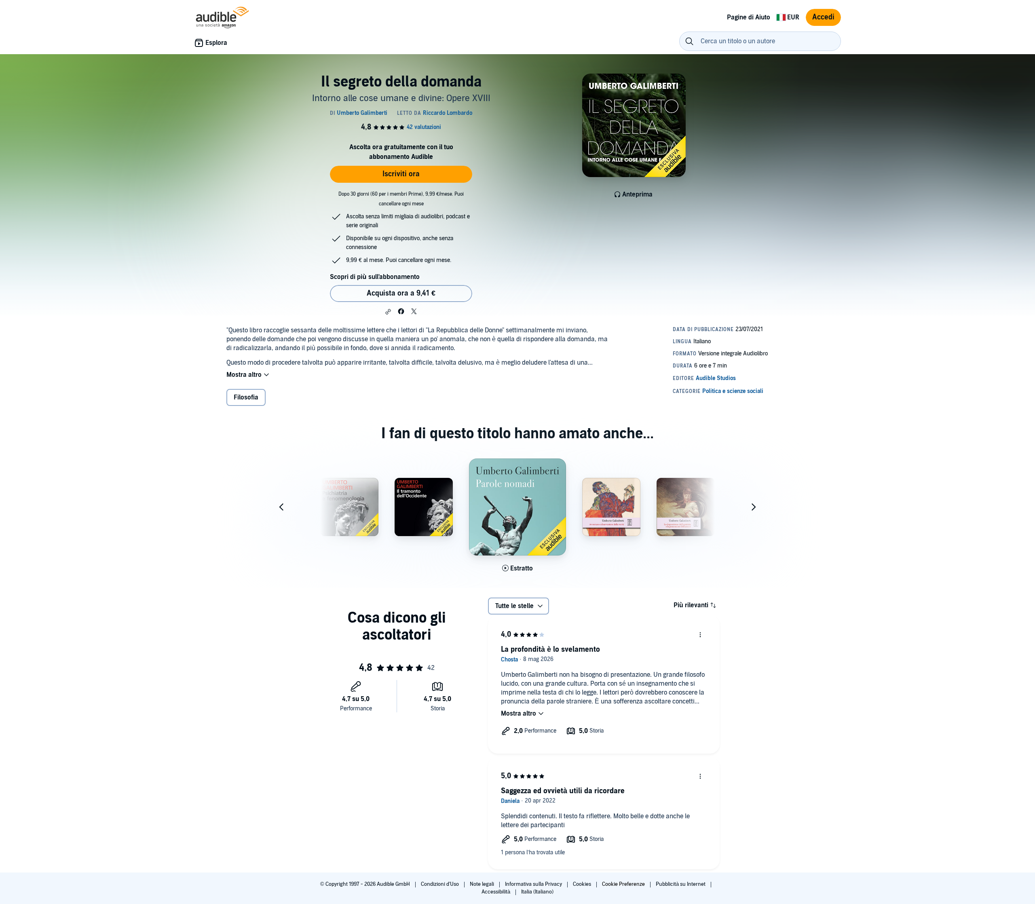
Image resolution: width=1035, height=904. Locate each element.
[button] (388, 311)
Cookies (582, 884)
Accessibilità (496, 892)
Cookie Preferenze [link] (623, 884)
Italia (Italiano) (537, 892)
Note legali (482, 884)
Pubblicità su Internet (681, 884)
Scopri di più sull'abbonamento (375, 277)
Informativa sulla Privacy (534, 884)
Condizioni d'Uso (440, 884)
